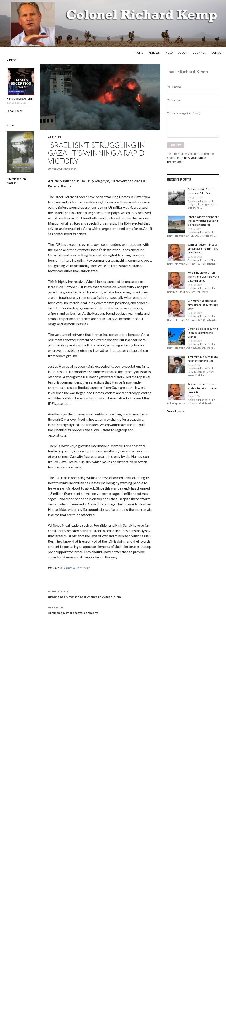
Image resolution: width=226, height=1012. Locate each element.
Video (169, 52)
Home (139, 52)
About (182, 52)
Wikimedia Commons (74, 568)
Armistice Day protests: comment (73, 610)
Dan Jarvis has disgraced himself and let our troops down (203, 304)
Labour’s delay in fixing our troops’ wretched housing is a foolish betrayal (203, 220)
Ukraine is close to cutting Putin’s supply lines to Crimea (203, 332)
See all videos (15, 110)
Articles (154, 52)
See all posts (176, 411)
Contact (217, 52)
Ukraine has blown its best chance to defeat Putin (84, 594)
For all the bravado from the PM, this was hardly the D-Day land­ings (203, 276)
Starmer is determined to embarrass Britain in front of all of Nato (203, 248)
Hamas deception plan (20, 98)
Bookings (199, 52)
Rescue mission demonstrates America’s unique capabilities (202, 388)
